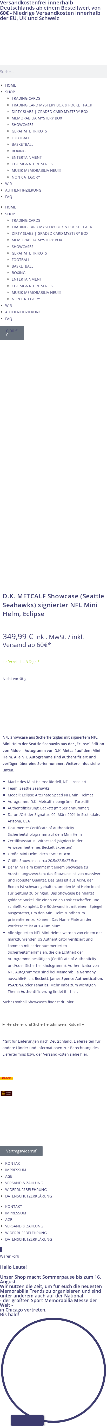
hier (69, 1001)
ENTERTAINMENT (27, 157)
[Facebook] (6, 357)
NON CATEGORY (26, 177)
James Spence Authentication (76, 978)
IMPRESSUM (15, 1169)
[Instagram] (6, 387)
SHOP (10, 91)
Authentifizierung (36, 991)
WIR (8, 183)
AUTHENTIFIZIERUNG (23, 190)
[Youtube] (6, 372)
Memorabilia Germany (76, 971)
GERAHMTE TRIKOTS (29, 131)
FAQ (8, 196)
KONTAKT (13, 1163)
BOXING (18, 150)
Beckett (41, 978)
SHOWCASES (23, 124)
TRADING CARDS (26, 98)
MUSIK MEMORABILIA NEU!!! (36, 170)
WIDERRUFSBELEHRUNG (26, 1189)
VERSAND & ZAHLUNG (24, 1182)
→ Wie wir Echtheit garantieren (53, 722)
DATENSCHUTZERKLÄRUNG (28, 1196)
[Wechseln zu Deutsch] (7, 345)
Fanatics (41, 985)
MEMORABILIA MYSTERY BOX (37, 118)
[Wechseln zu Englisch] (17, 345)
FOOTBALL (21, 137)
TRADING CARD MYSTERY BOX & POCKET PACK (52, 105)
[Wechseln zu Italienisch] (37, 345)
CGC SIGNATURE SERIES (32, 163)
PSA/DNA (16, 985)
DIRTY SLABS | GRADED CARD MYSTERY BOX (50, 111)
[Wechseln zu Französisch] (27, 345)
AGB (8, 1176)
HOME (10, 85)
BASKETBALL (22, 144)
